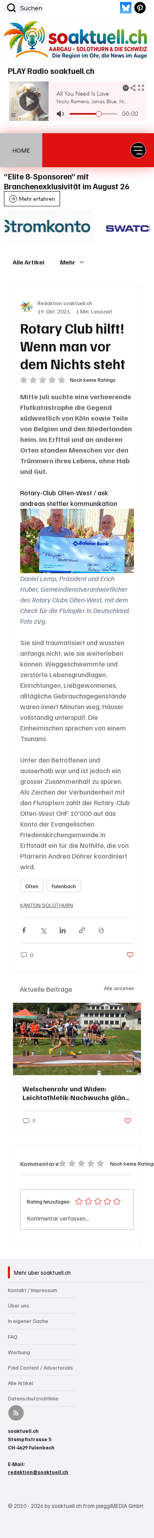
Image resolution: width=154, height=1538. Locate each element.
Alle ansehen (119, 988)
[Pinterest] (140, 7)
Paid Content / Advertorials (40, 1367)
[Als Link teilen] (82, 930)
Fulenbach (64, 886)
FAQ (12, 1336)
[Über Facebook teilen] (24, 930)
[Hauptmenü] (138, 150)
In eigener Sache (28, 1320)
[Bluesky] (125, 7)
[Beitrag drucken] (101, 930)
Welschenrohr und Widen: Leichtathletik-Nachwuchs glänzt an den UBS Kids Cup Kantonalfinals (77, 1093)
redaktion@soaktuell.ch (38, 1472)
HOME (21, 150)
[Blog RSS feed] (16, 1413)
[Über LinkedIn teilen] (62, 930)
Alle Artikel (28, 262)
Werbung (19, 1352)
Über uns (18, 1305)
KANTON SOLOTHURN (46, 905)
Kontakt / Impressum (32, 1290)
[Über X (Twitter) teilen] (43, 930)
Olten (31, 886)
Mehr (67, 262)
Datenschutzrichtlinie (33, 1398)
